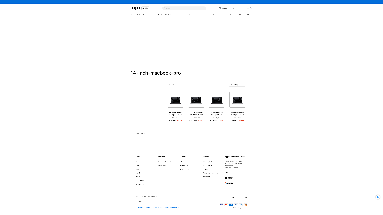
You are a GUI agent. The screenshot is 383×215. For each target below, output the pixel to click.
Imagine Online (242, 208)
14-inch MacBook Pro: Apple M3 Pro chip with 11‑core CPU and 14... (175, 114)
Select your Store (227, 8)
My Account (207, 176)
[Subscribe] (166, 201)
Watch (138, 173)
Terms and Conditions (210, 173)
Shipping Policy (208, 162)
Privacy (205, 169)
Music (138, 176)
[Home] (135, 8)
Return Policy (207, 165)
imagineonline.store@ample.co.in (168, 207)
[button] (132, 15)
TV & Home (140, 180)
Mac (137, 162)
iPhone (138, 169)
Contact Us (184, 165)
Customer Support (164, 162)
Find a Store (184, 169)
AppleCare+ (162, 165)
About (182, 162)
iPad (137, 165)
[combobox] (184, 8)
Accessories (140, 184)
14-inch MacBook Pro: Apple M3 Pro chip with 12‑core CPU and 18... (217, 114)
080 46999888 (144, 207)
